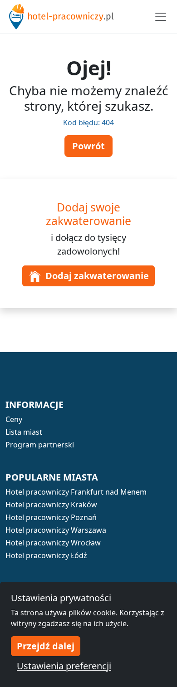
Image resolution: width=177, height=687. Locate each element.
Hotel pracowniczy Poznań (51, 517)
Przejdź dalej (45, 646)
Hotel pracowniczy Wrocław (53, 543)
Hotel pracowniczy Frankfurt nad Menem (76, 492)
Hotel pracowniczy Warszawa (55, 530)
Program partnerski (39, 445)
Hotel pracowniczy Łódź (46, 555)
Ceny (13, 419)
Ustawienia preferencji (64, 666)
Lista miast (23, 432)
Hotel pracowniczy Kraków (51, 505)
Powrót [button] (88, 146)
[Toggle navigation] (160, 17)
